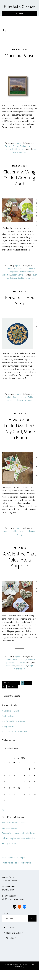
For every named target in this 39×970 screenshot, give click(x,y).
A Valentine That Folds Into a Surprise (19, 560)
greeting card (21, 665)
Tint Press (10, 928)
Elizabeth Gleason (19, 5)
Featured (7, 531)
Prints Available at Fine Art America (16, 863)
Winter (24, 662)
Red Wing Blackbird (17, 278)
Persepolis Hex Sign (19, 300)
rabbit (6, 278)
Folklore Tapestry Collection (21, 398)
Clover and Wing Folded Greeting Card (19, 178)
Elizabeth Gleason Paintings (16, 146)
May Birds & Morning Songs (13, 721)
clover (34, 275)
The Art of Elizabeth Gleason (13, 823)
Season (14, 275)
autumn (22, 152)
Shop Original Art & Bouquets (14, 857)
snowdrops (30, 278)
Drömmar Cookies (9, 828)
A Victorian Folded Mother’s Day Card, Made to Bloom (19, 429)
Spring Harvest (8, 726)
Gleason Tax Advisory (14, 933)
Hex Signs (28, 400)
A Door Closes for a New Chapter (15, 731)
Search (5, 913)
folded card (10, 665)
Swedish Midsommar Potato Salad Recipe (19, 833)
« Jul (3, 809)
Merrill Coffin (11, 938)
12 (14, 782)
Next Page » (12, 686)
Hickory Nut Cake (9, 843)
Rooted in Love (8, 716)
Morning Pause (19, 56)
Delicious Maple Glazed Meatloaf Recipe (18, 838)
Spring (20, 275)
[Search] (32, 918)
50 (4, 686)
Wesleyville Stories (16, 149)
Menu (21, 13)
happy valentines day (23, 667)
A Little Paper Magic (10, 711)
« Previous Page (9, 683)
